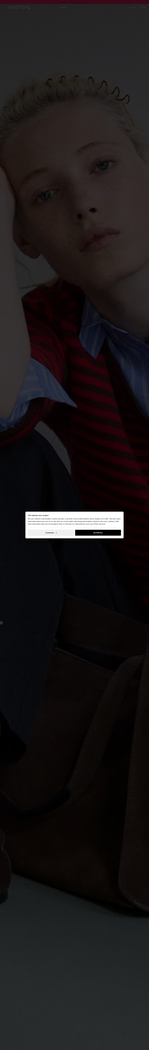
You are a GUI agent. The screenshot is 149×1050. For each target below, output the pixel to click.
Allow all (98, 533)
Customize (50, 533)
